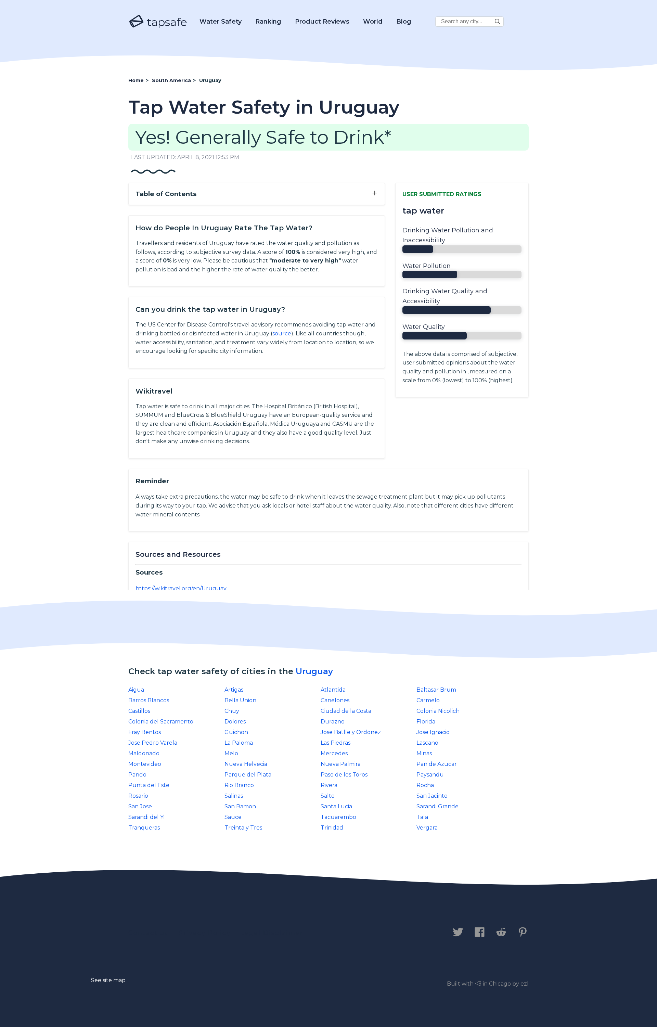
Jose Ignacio (433, 732)
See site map (108, 980)
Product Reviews (322, 21)
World (373, 21)
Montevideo (144, 764)
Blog (403, 21)
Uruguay (314, 671)
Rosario (138, 796)
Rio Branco (239, 785)
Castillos (139, 711)
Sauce (233, 817)
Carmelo (428, 700)
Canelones (335, 700)
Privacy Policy (204, 933)
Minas (424, 753)
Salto (328, 796)
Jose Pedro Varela (152, 743)
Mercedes (334, 753)
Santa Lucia (336, 806)
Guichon (236, 732)
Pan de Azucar (436, 764)
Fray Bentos (144, 732)
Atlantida (333, 689)
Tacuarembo (338, 817)
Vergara (427, 827)
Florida (425, 721)
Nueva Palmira (341, 764)
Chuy (231, 711)
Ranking (268, 21)
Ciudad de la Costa (346, 711)
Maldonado (143, 753)
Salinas (233, 796)
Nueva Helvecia (245, 764)
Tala (422, 817)
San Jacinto (432, 796)
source (281, 333)
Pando (137, 774)
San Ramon (240, 806)
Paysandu (430, 774)
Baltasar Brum (436, 689)
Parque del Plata (247, 774)
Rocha (425, 785)
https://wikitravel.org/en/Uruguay (181, 588)
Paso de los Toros (344, 774)
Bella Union (240, 700)
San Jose (140, 806)
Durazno (333, 721)
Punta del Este (148, 785)
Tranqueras (144, 827)
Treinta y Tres (243, 827)
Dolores (235, 721)
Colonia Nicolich (438, 711)
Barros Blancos (148, 700)
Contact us (148, 933)
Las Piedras (335, 743)
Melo (231, 753)
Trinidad (332, 827)
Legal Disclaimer (272, 933)
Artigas (233, 689)
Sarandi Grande (437, 806)
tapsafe (165, 22)
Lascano (427, 743)
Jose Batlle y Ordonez (351, 732)
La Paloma (238, 743)
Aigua (136, 689)
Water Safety (220, 21)
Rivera (329, 785)
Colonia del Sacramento (160, 721)
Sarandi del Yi (146, 817)
